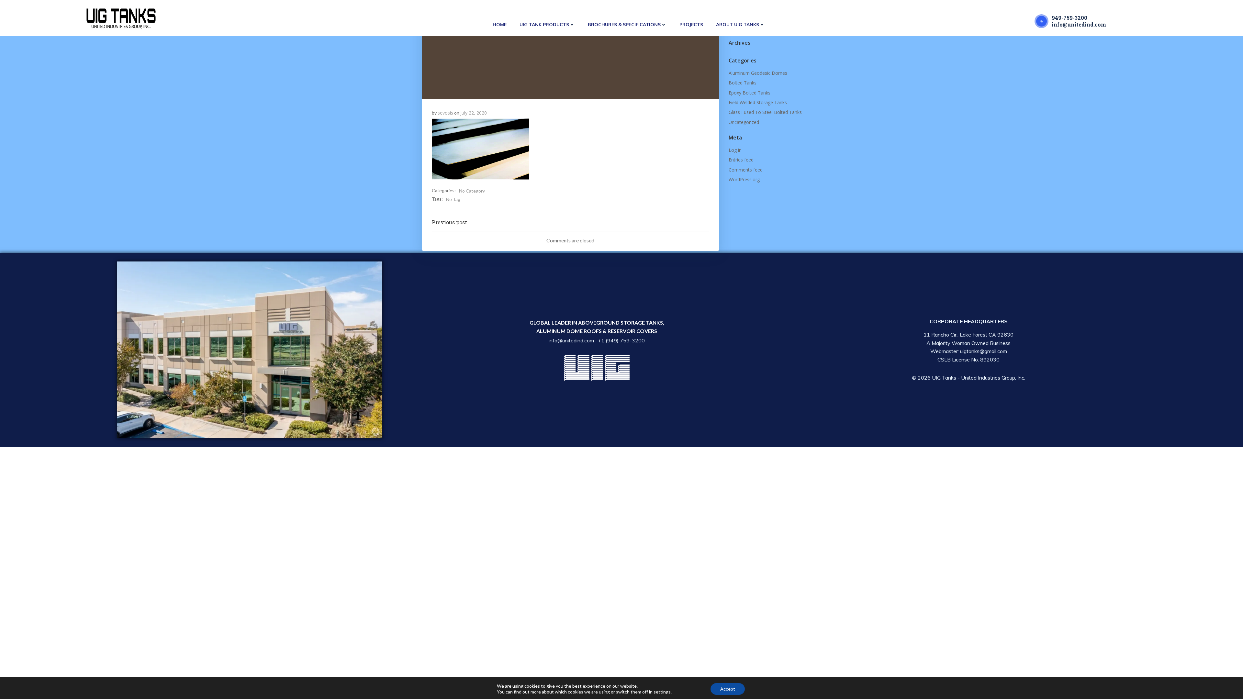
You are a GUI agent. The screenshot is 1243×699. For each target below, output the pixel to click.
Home (500, 25)
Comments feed (746, 170)
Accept (727, 689)
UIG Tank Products (544, 25)
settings (662, 691)
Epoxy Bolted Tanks (749, 93)
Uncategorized (744, 122)
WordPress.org (744, 179)
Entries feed (741, 160)
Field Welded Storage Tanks (758, 102)
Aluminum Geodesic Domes (758, 73)
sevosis (445, 113)
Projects (691, 25)
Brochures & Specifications (624, 25)
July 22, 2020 (473, 113)
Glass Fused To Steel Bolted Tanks (765, 112)
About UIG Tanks (737, 25)
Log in (735, 150)
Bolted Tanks (742, 83)
